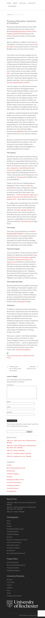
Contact (9, 585)
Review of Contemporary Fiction (17, 540)
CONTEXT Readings (13, 474)
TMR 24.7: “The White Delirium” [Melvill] (19, 453)
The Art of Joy (31, 367)
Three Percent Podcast (14, 482)
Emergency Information (14, 596)
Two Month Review (13, 488)
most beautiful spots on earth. (19, 82)
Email (9, 407)
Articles (9, 465)
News (8, 590)
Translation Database (13, 485)
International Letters (13, 545)
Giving (9, 593)
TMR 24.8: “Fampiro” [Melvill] (15, 450)
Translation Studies (13, 568)
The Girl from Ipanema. (23, 350)
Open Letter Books (13, 562)
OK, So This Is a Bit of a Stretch (15, 369)
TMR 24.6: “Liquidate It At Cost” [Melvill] (19, 456)
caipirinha (19, 131)
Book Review (11, 471)
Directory (10, 580)
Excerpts (9, 477)
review (9, 358)
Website (9, 412)
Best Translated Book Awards (16, 468)
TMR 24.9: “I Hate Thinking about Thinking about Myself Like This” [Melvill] (21, 508)
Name (9, 402)
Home (9, 3)
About (15, 3)
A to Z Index (10, 582)
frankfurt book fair (28, 356)
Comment (10, 385)
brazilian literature (16, 356)
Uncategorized (11, 491)
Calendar (9, 588)
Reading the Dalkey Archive (15, 480)
